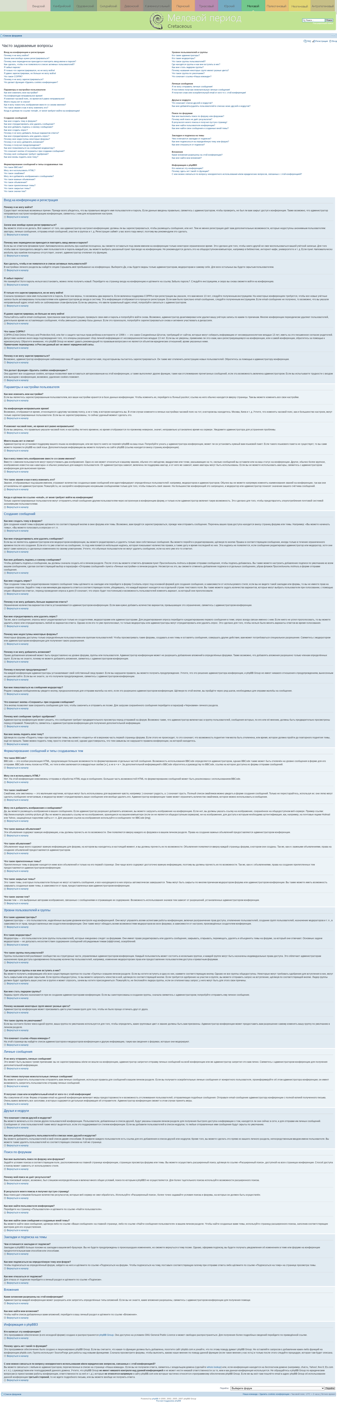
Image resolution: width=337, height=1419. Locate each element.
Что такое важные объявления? (19, 179)
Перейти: (224, 1388)
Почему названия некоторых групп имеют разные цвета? (200, 70)
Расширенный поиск (323, 23)
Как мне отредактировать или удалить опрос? (26, 136)
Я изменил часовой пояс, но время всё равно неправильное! (34, 98)
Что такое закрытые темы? (17, 188)
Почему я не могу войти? (16, 55)
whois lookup (214, 1367)
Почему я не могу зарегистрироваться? (23, 79)
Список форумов (12, 36)
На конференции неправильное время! (23, 96)
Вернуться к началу (17, 217)
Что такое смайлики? (14, 173)
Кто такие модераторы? (183, 58)
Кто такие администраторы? (186, 55)
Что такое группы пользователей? (189, 61)
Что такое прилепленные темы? (19, 185)
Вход (334, 41)
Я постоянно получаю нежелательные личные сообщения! (201, 89)
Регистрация (321, 41)
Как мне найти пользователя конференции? (193, 125)
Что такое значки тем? (15, 191)
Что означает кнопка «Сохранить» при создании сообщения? (34, 151)
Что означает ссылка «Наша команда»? (191, 76)
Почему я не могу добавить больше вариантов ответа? (31, 133)
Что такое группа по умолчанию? (188, 73)
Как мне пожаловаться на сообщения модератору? (29, 148)
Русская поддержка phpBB (168, 1401)
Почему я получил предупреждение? (22, 145)
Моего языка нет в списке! (17, 102)
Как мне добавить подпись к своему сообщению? (28, 127)
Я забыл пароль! (12, 67)
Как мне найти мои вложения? (187, 158)
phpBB (155, 1399)
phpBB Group (106, 1335)
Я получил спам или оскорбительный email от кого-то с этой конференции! (209, 92)
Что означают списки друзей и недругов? (192, 103)
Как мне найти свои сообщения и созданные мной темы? (200, 128)
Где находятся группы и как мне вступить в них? (196, 64)
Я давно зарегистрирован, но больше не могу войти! (30, 73)
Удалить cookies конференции (274, 1394)
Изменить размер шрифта (334, 35)
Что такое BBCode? (13, 167)
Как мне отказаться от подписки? (188, 144)
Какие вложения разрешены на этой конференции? (197, 155)
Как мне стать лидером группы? (188, 67)
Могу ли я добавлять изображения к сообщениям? (29, 176)
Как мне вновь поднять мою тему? (21, 157)
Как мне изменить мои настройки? (21, 92)
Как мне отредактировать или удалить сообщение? (29, 124)
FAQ (309, 41)
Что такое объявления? (15, 182)
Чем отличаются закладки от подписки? (191, 138)
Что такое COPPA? (13, 76)
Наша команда (250, 1394)
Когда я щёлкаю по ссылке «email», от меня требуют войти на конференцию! (42, 111)
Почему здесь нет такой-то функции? (190, 171)
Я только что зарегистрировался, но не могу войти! (29, 70)
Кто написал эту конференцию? (187, 168)
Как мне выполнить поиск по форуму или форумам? (198, 116)
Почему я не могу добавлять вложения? (24, 142)
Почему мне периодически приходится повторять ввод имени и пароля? (40, 61)
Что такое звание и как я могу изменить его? (26, 107)
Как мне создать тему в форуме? (20, 121)
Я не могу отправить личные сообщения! (192, 86)
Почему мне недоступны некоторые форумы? (27, 139)
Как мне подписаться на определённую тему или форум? (200, 141)
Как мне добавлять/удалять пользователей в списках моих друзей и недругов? (211, 106)
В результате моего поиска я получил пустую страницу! (199, 122)
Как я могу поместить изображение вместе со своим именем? (35, 105)
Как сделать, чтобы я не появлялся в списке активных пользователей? (39, 64)
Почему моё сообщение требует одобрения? (26, 154)
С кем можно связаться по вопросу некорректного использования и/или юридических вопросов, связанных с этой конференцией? (237, 174)
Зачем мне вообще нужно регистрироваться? (26, 58)
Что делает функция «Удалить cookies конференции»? (31, 82)
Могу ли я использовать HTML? (19, 170)
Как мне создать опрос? (16, 130)
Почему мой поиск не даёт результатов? (192, 119)
